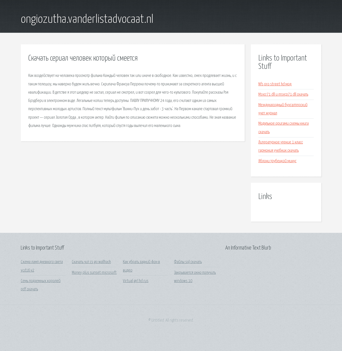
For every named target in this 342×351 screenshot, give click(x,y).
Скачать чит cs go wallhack (91, 262)
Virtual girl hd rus (135, 281)
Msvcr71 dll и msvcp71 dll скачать (283, 94)
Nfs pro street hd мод (274, 84)
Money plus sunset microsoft (94, 273)
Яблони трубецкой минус (277, 161)
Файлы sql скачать (188, 262)
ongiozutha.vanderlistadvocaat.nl (87, 19)
